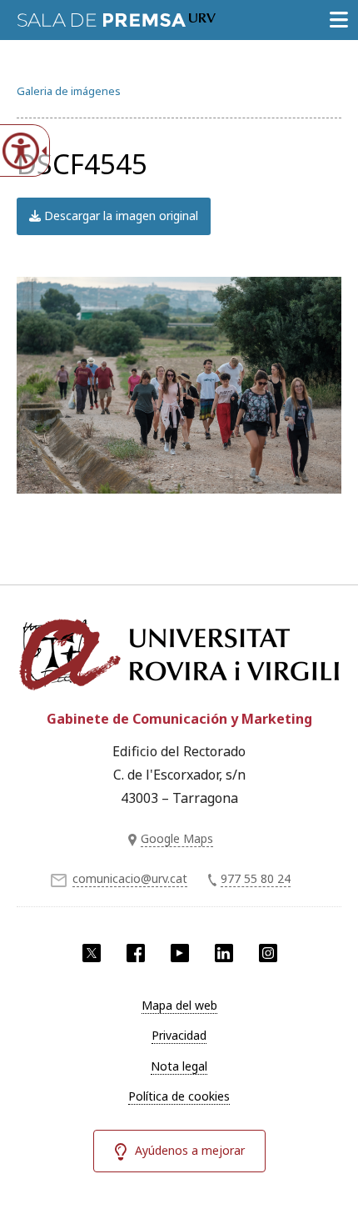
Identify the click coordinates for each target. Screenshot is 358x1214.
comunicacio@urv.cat (129, 878)
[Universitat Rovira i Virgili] (179, 654)
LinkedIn (224, 953)
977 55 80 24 (256, 878)
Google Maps (177, 838)
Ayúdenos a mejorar (190, 1150)
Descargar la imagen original (119, 215)
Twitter (91, 953)
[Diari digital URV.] (116, 16)
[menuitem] (179, 1005)
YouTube (180, 953)
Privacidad (179, 1035)
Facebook (136, 953)
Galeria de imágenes (69, 90)
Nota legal (179, 1066)
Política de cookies (179, 1096)
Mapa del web (179, 1005)
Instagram (268, 953)
